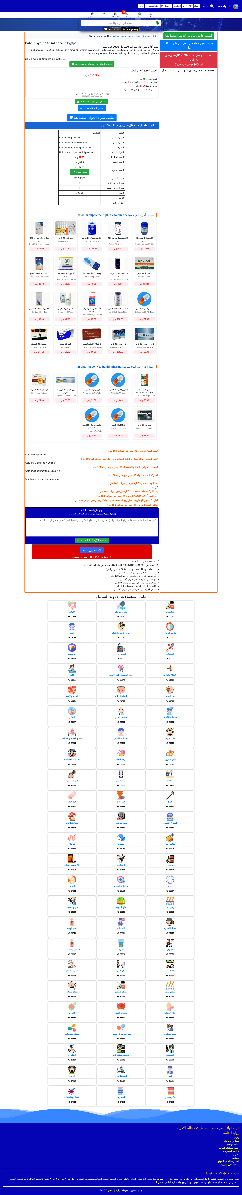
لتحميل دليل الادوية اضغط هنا (93, 101)
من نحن (235, 1158)
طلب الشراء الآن (79, 172)
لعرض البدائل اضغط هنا (92, 108)
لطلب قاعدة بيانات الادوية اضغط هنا (188, 35)
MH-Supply (166, 6)
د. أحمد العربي (79, 94)
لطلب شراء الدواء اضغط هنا (93, 118)
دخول (196, 6)
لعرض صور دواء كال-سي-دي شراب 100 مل (188, 45)
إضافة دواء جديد (231, 1144)
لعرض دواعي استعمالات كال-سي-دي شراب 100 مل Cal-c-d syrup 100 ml (188, 59)
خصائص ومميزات (231, 1141)
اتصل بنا (177, 6)
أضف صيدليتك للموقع (229, 1148)
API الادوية (187, 6)
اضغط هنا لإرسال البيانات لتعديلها (92, 540)
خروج (141, 6)
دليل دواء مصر (114, 1190)
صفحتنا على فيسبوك (229, 1164)
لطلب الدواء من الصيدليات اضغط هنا (93, 64)
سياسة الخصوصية (231, 1151)
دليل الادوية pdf (152, 6)
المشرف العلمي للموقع (228, 1161)
